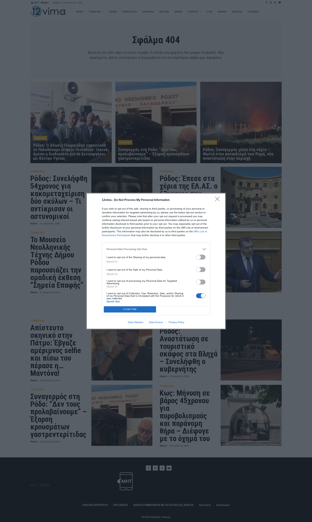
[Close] (218, 200)
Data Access (156, 322)
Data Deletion (135, 322)
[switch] (200, 257)
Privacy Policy (176, 322)
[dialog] (156, 261)
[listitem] (156, 249)
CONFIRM (130, 309)
